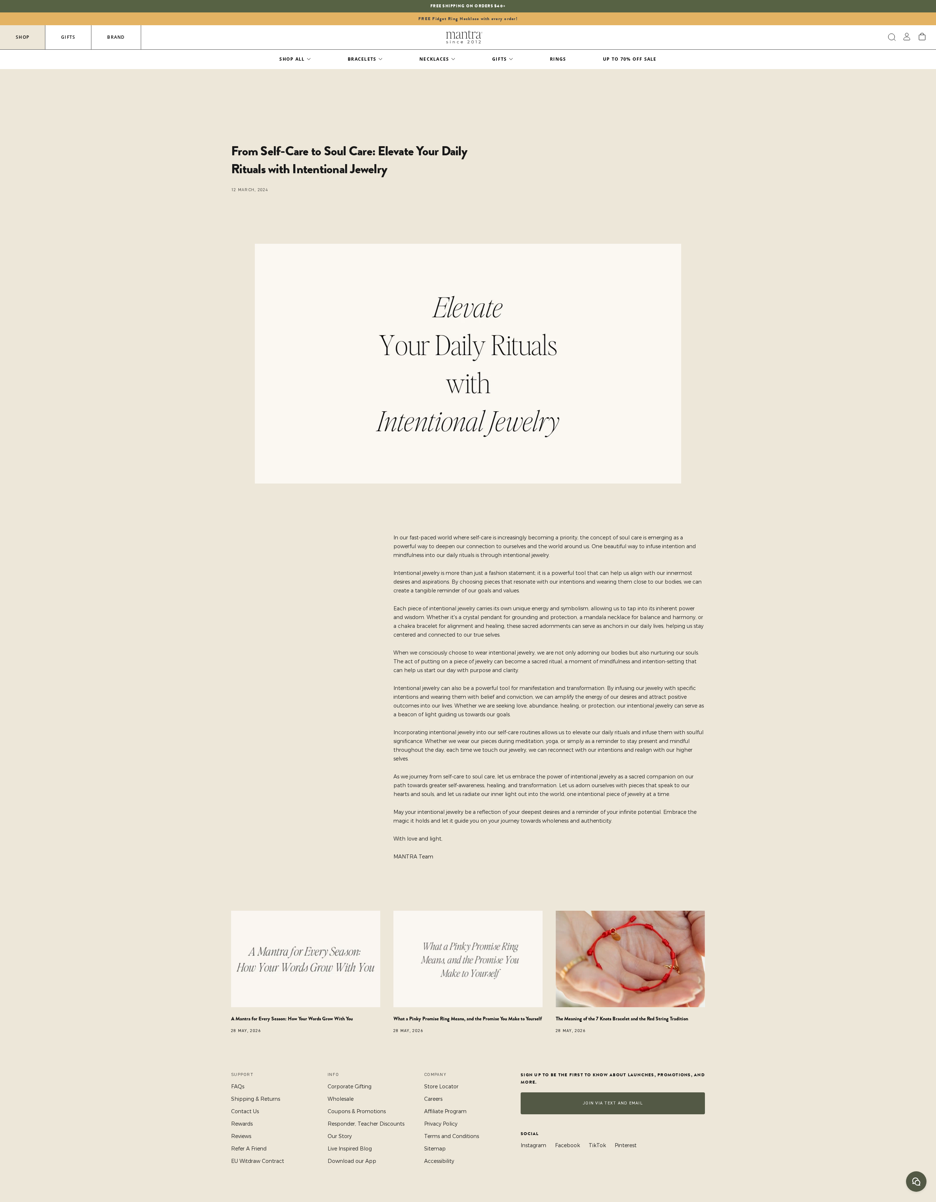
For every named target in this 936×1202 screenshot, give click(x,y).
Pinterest (626, 1145)
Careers (433, 1099)
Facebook (567, 1145)
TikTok (597, 1145)
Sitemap (435, 1148)
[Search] (890, 37)
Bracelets (362, 59)
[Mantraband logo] (464, 37)
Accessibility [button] (439, 1161)
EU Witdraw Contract (257, 1161)
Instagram (533, 1145)
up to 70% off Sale (630, 59)
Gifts (68, 37)
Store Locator (441, 1086)
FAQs (237, 1086)
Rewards (242, 1124)
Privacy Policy (440, 1124)
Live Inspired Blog (350, 1148)
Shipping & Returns (255, 1099)
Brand (116, 37)
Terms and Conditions (451, 1136)
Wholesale (341, 1099)
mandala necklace (607, 617)
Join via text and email (613, 1103)
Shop (22, 37)
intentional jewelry (526, 555)
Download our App (352, 1161)
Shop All (292, 59)
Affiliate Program (445, 1111)
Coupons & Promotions (357, 1111)
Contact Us (245, 1111)
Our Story (340, 1136)
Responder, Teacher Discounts (366, 1124)
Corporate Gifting (349, 1086)
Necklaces (434, 59)
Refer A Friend (249, 1148)
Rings (558, 59)
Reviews (241, 1136)
